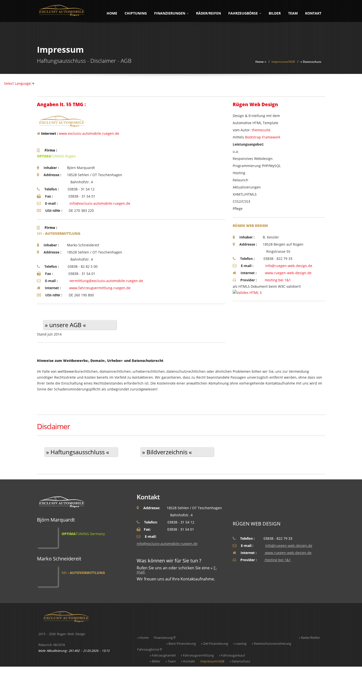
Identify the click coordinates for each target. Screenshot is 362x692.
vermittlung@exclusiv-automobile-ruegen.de (106, 280)
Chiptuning (136, 13)
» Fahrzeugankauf (232, 655)
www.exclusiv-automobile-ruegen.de (89, 133)
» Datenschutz (310, 62)
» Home (142, 637)
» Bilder (155, 661)
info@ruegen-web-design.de (288, 265)
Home (112, 13)
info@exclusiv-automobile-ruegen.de (99, 203)
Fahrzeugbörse (243, 13)
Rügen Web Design (71, 634)
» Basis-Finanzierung (181, 643)
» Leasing (240, 643)
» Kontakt (188, 661)
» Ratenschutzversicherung (271, 643)
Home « (260, 62)
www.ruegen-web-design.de (288, 272)
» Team (170, 661)
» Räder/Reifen (309, 637)
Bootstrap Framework (262, 137)
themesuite (261, 130)
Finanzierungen (170, 13)
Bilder (275, 13)
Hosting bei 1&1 (277, 280)
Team (293, 13)
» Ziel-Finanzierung (214, 643)
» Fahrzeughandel (163, 655)
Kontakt (313, 13)
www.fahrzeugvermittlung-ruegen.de (99, 288)
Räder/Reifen (208, 13)
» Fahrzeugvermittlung (197, 655)
